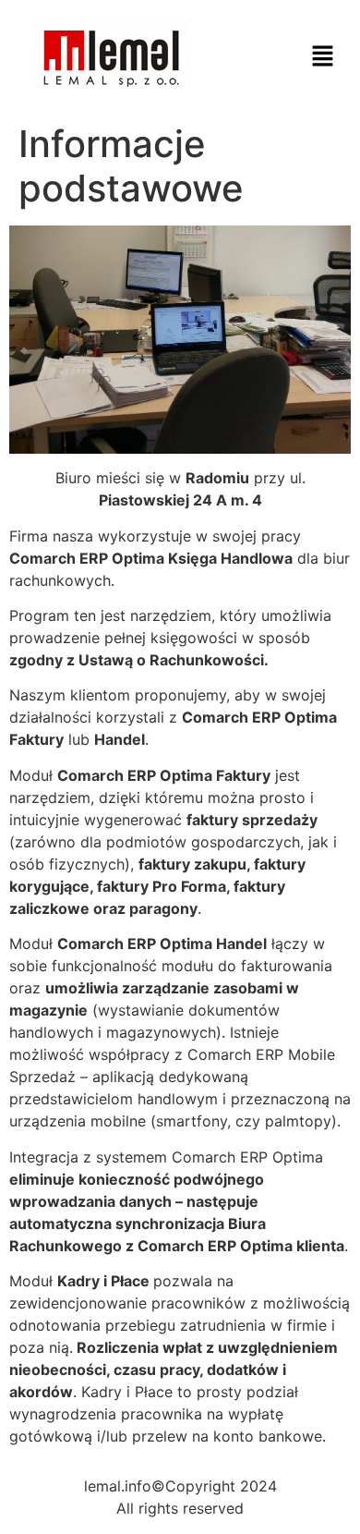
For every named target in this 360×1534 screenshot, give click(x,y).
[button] (323, 57)
